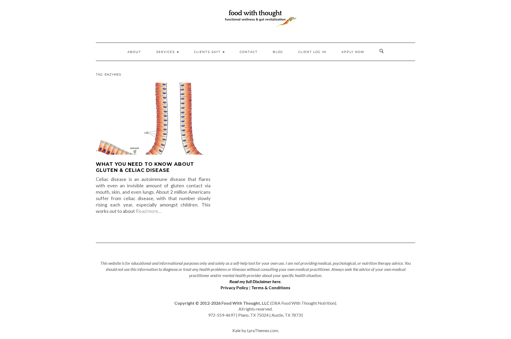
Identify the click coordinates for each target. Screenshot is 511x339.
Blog (278, 52)
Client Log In (312, 52)
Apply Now (352, 52)
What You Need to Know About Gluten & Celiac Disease (145, 167)
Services (166, 52)
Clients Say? (208, 52)
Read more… (148, 211)
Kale (236, 330)
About (134, 52)
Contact (249, 52)
